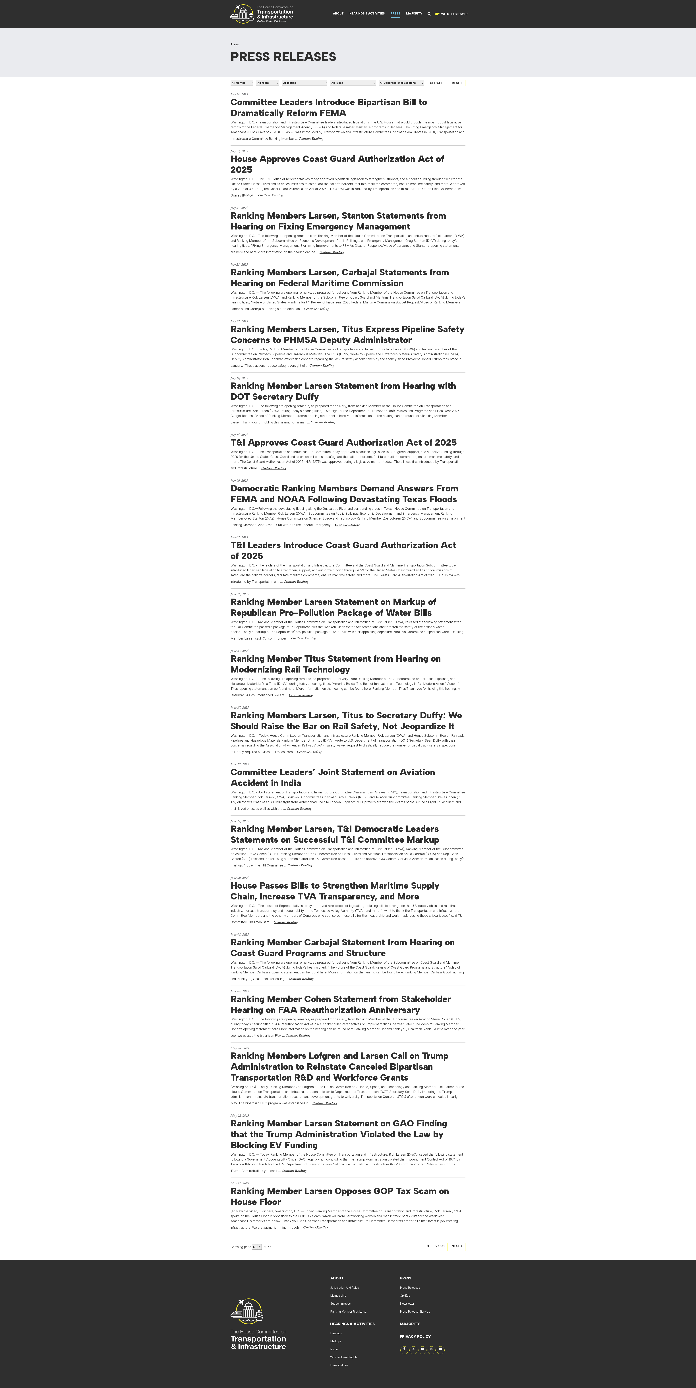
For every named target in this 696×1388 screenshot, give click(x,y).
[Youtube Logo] (422, 1350)
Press (395, 13)
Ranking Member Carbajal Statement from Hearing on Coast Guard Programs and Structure (343, 948)
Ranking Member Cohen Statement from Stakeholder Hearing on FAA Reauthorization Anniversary (341, 1004)
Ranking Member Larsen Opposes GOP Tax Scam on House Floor (340, 1196)
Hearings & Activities (367, 13)
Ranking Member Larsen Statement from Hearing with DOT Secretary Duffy (343, 391)
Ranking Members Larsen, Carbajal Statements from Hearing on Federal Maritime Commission (340, 278)
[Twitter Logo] (413, 1350)
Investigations (339, 1365)
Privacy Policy (415, 1336)
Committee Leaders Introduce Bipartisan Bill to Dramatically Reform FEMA (329, 107)
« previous (436, 1246)
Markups (335, 1341)
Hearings (336, 1333)
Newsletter (407, 1303)
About (338, 13)
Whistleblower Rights (343, 1357)
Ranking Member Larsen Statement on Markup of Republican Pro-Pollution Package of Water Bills (333, 607)
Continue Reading (311, 138)
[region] (450, 14)
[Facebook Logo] (404, 1350)
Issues (334, 1349)
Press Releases (410, 1287)
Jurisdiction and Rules (344, 1287)
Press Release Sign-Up (415, 1311)
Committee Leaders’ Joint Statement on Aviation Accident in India (333, 777)
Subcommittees (340, 1303)
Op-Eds (405, 1295)
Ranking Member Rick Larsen (349, 1311)
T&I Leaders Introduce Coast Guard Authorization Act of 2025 (343, 550)
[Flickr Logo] (441, 1350)
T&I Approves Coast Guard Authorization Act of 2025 (344, 442)
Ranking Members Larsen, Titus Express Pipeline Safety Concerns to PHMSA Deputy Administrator (348, 334)
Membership (338, 1295)
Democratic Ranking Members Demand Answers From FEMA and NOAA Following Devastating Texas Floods (344, 494)
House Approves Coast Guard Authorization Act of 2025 (337, 164)
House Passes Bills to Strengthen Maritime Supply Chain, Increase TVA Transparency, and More (335, 891)
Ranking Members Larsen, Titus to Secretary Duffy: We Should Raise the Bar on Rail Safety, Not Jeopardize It (346, 721)
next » (457, 1246)
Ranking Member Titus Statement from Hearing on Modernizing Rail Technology (336, 664)
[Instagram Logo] (432, 1350)
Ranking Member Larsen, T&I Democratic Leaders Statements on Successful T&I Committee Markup (335, 834)
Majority (414, 13)
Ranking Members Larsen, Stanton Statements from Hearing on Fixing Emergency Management (338, 221)
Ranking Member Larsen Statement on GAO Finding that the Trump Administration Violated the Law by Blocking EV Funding (339, 1134)
